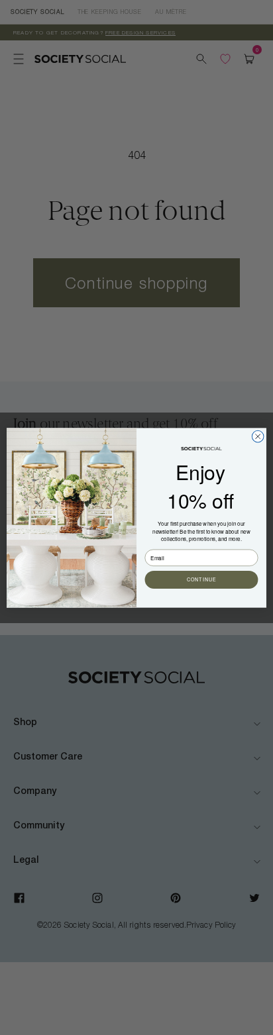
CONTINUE (202, 579)
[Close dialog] (258, 436)
